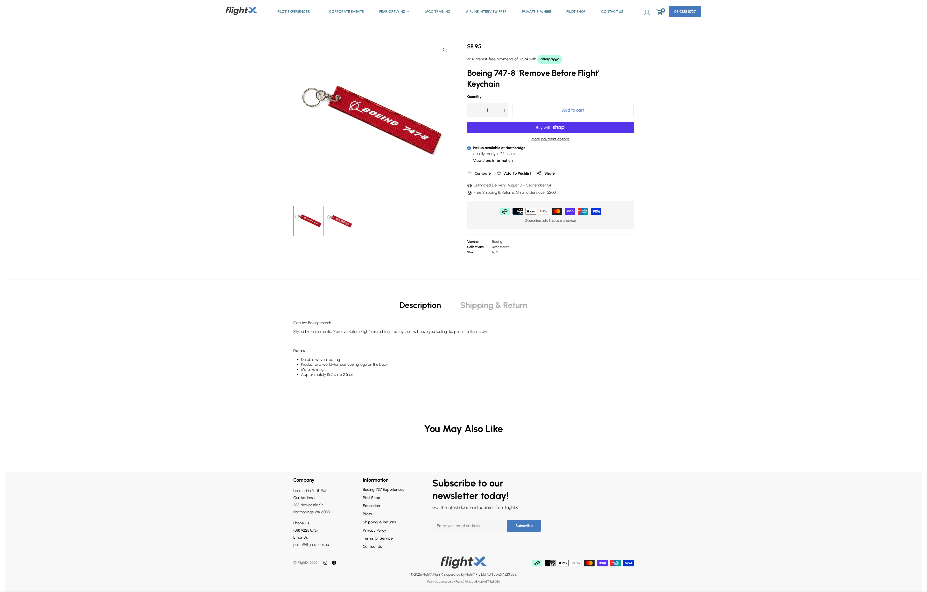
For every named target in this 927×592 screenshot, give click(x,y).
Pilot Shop (576, 11)
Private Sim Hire (536, 11)
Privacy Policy (374, 530)
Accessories (500, 247)
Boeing (497, 242)
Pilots (367, 514)
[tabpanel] (463, 351)
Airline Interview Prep (486, 11)
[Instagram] (325, 562)
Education (371, 505)
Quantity (474, 96)
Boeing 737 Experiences (383, 489)
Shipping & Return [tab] (493, 305)
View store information (493, 160)
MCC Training (438, 11)
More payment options (550, 139)
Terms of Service (378, 538)
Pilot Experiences (293, 11)
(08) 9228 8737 (305, 530)
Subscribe (524, 525)
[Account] (647, 11)
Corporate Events (346, 11)
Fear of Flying (392, 11)
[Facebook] (334, 562)
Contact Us (612, 11)
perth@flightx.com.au (311, 544)
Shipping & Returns (379, 522)
